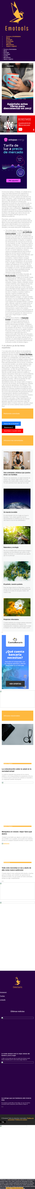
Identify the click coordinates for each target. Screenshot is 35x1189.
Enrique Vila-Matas (26, 354)
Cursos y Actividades (13, 36)
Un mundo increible (10, 512)
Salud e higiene (11, 46)
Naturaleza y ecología (11, 547)
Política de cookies (21, 1119)
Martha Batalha (10, 275)
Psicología (9, 41)
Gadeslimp (25, 208)
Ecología (9, 39)
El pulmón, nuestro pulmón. (13, 584)
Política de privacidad (17, 1188)
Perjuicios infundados (11, 619)
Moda (8, 38)
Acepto (8, 1188)
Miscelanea (10, 44)
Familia (8, 43)
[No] (24, 1188)
